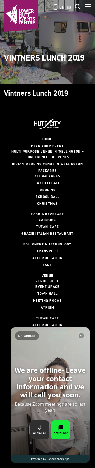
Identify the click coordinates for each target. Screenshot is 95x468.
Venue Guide (47, 281)
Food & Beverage (47, 214)
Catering (47, 220)
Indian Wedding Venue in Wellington (47, 164)
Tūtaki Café (47, 227)
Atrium (47, 307)
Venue (48, 276)
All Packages (48, 176)
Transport (47, 251)
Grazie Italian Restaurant (47, 234)
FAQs (47, 265)
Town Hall (47, 293)
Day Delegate (47, 183)
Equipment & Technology (47, 244)
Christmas (47, 204)
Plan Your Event (47, 146)
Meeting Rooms (47, 301)
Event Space (47, 287)
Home (47, 139)
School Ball (47, 197)
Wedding (47, 190)
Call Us (64, 7)
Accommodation (47, 258)
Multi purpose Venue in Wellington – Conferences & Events (47, 154)
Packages (47, 171)
